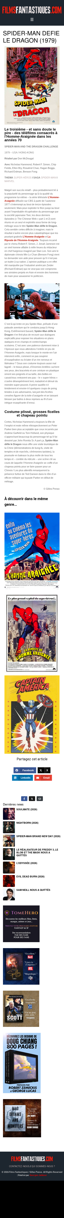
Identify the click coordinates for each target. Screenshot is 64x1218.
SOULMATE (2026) (26, 809)
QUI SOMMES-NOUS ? (43, 1166)
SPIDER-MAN (48, 177)
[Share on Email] (40, 798)
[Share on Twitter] (32, 798)
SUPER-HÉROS (23, 177)
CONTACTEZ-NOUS (19, 1166)
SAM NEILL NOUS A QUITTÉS (33, 890)
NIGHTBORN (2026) (27, 822)
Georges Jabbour (38, 1175)
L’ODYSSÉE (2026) (26, 863)
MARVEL (9, 181)
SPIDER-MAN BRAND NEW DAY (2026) (38, 836)
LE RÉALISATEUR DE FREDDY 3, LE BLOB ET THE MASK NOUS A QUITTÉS (37, 852)
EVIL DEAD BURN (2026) (30, 876)
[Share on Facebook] (24, 798)
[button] (25, 770)
